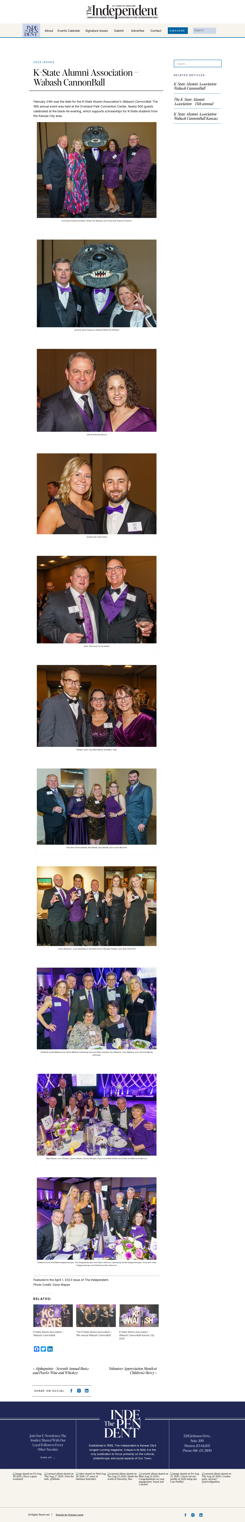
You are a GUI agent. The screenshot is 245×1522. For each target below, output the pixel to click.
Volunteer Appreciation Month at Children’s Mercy (133, 1370)
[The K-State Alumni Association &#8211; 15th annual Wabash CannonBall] (96, 1315)
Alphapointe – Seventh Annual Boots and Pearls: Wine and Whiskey (60, 1370)
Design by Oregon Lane (69, 1514)
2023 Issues (44, 62)
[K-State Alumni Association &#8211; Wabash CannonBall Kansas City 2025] (139, 1315)
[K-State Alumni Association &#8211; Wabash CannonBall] (53, 1315)
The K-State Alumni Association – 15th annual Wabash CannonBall (193, 104)
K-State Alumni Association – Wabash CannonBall (196, 86)
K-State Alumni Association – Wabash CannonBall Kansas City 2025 (196, 118)
